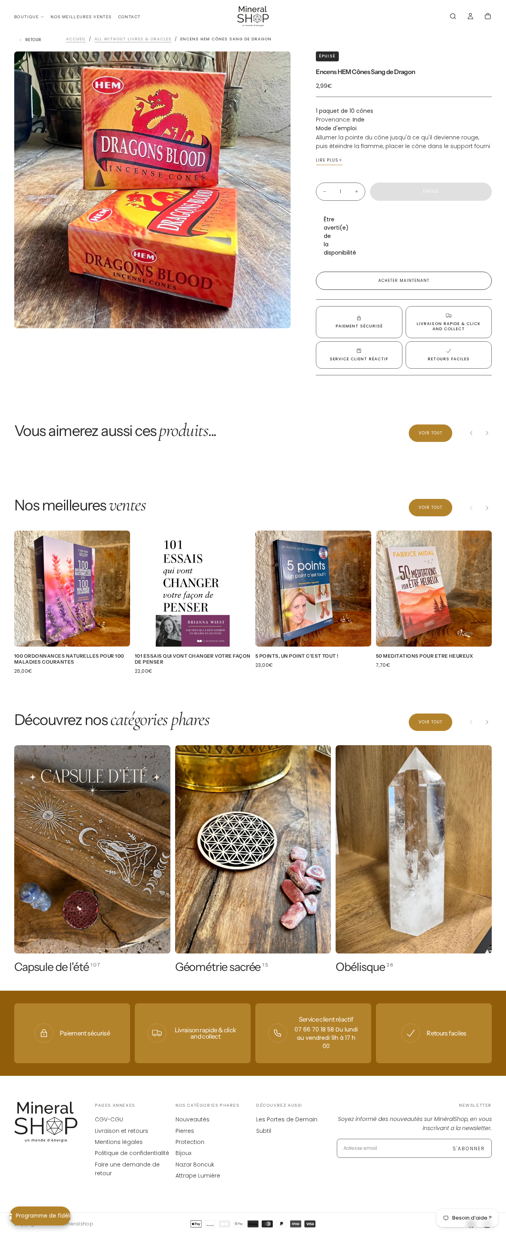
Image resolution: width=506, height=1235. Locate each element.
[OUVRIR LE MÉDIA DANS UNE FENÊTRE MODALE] (278, 315)
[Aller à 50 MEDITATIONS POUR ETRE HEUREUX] (434, 589)
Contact (129, 16)
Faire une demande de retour (127, 1169)
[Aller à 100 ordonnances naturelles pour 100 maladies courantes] (72, 589)
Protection (190, 1142)
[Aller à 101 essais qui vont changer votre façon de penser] (193, 589)
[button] (453, 17)
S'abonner (469, 1148)
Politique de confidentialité (132, 1153)
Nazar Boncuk (195, 1164)
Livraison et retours (121, 1131)
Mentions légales (119, 1142)
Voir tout (430, 433)
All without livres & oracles (133, 39)
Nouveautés (193, 1119)
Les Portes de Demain (286, 1119)
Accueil (76, 39)
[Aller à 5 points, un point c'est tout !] (313, 589)
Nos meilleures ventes (81, 16)
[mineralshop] (45, 1122)
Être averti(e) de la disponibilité (328, 236)
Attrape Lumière (198, 1176)
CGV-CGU (109, 1119)
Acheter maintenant (403, 281)
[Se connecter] (470, 17)
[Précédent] (471, 433)
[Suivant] (487, 433)
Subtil (263, 1131)
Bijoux (183, 1153)
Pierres (185, 1131)
